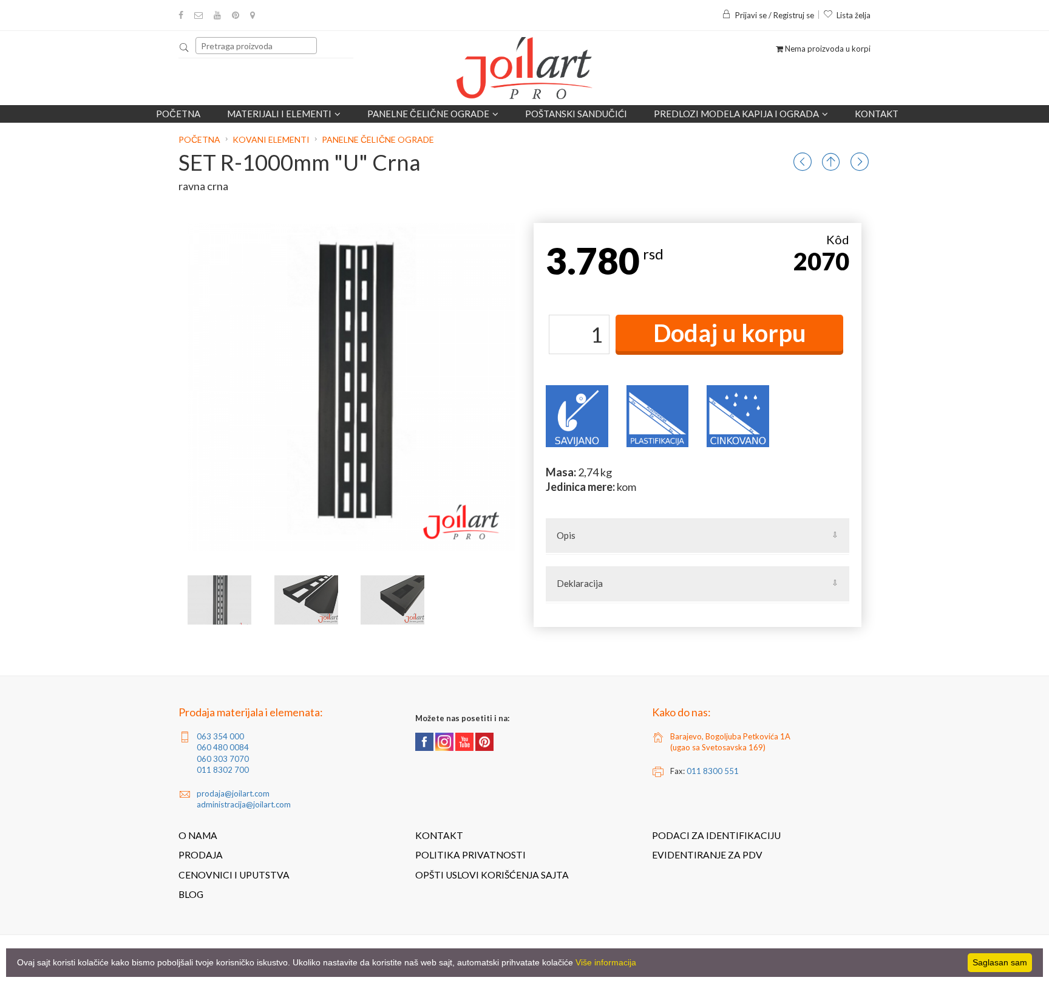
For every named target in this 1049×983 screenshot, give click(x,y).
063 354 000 (220, 736)
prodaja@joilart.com (233, 793)
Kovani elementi (271, 139)
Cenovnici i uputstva (234, 874)
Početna (178, 113)
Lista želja (854, 15)
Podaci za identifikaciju (716, 835)
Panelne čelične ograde (428, 113)
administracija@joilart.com (244, 804)
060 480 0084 (223, 747)
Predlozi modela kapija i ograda (736, 113)
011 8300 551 (713, 771)
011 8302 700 (223, 770)
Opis (566, 535)
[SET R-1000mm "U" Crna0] (219, 600)
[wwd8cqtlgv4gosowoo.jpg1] (306, 600)
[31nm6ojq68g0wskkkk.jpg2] (392, 600)
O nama (197, 835)
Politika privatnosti (470, 854)
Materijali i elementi (279, 113)
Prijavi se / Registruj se (774, 15)
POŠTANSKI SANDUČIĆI (576, 113)
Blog (190, 894)
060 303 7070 (223, 759)
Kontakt (876, 113)
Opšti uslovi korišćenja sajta (492, 874)
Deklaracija (580, 583)
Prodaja (200, 854)
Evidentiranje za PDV (707, 854)
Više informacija (605, 962)
